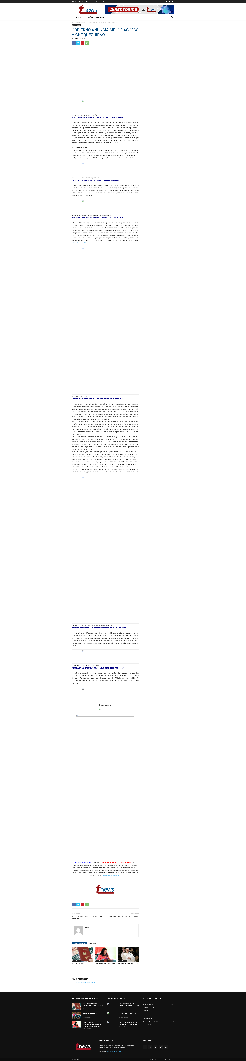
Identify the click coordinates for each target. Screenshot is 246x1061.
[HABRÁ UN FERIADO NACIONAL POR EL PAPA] (128, 954)
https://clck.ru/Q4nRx (79, 243)
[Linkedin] (166, 1)
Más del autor (92, 943)
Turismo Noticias (80, 22)
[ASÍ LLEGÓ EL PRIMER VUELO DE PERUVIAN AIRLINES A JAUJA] (112, 1024)
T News (76, 38)
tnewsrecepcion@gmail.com (111, 875)
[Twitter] (169, 1)
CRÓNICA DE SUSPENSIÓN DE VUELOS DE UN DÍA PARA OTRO (87, 917)
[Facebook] (160, 1)
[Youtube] (172, 1)
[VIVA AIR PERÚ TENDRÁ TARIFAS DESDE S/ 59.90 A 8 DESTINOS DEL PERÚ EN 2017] (112, 1015)
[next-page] (76, 971)
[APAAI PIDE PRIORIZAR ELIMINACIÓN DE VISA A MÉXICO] (82, 954)
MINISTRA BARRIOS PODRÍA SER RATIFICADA (124, 916)
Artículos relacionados (79, 943)
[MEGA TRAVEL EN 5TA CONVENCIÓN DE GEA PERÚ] (76, 1015)
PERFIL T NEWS (89, 1)
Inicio (73, 22)
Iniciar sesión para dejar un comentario (84, 982)
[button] (172, 17)
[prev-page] (73, 971)
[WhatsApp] (87, 43)
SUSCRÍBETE (98, 1)
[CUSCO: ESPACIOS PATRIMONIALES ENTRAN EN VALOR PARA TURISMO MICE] (105, 954)
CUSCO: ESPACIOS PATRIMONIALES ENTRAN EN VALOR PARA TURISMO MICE (105, 965)
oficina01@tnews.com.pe (115, 1052)
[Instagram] (163, 1)
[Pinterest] (82, 43)
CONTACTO (105, 1)
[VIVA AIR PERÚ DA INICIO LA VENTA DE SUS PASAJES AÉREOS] (112, 1006)
